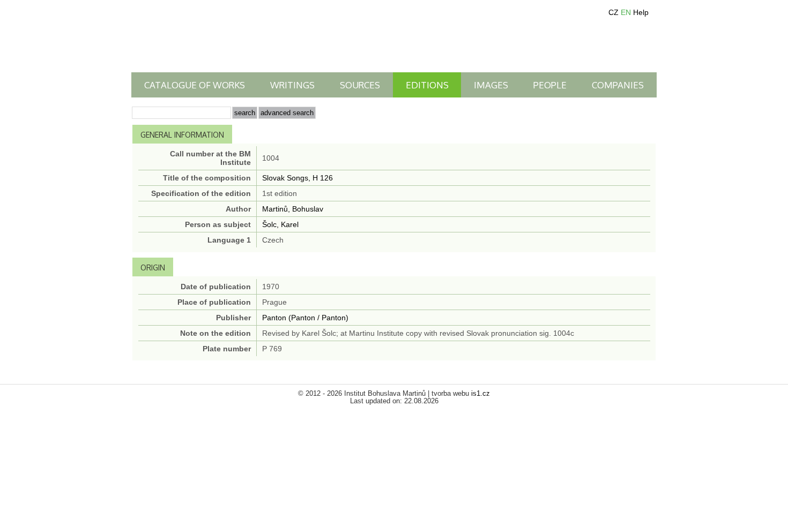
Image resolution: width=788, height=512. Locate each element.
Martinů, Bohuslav (292, 209)
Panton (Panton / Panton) (305, 317)
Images (491, 85)
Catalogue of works (194, 85)
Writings (292, 85)
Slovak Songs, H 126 (297, 178)
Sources (360, 85)
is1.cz (480, 393)
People (550, 85)
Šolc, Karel (280, 224)
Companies (618, 85)
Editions (427, 85)
